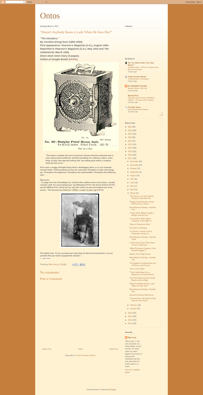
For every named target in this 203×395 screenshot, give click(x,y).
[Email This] (73, 264)
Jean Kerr (46, 258)
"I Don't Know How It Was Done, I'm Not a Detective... (142, 244)
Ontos (50, 15)
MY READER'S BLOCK (137, 86)
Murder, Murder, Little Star (137, 88)
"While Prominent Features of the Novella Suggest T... (142, 249)
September (134, 172)
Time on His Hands (137, 269)
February (134, 305)
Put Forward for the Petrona (138, 109)
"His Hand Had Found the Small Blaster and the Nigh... (142, 279)
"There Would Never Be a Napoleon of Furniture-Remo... (142, 273)
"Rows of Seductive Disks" (140, 224)
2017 (130, 158)
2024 (130, 134)
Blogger (113, 390)
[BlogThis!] (76, 264)
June (132, 183)
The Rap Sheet (134, 107)
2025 (130, 130)
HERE (73, 59)
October (133, 168)
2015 (130, 316)
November (134, 165)
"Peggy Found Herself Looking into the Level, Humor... (141, 203)
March (133, 193)
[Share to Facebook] (81, 264)
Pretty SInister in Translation (138, 79)
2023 (130, 137)
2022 (130, 141)
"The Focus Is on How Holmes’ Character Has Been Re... (141, 197)
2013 (130, 323)
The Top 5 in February (138, 228)
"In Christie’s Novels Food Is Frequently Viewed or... (140, 232)
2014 (130, 320)
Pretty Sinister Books (137, 77)
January (133, 308)
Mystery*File (133, 96)
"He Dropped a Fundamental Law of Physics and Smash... (142, 264)
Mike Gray (132, 338)
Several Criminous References (141, 295)
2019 (130, 151)
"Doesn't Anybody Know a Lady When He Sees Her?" (141, 285)
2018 (130, 155)
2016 (130, 313)
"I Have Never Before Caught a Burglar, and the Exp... (141, 214)
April (132, 189)
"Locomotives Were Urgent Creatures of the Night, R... (141, 220)
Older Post (114, 349)
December (134, 161)
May (132, 186)
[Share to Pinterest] (84, 264)
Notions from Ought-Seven (140, 254)
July (132, 179)
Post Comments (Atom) (85, 355)
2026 (130, 127)
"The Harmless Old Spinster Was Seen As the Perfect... (142, 299)
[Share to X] (78, 264)
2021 (130, 144)
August (133, 175)
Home (80, 349)
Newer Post (46, 349)
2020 (130, 148)
